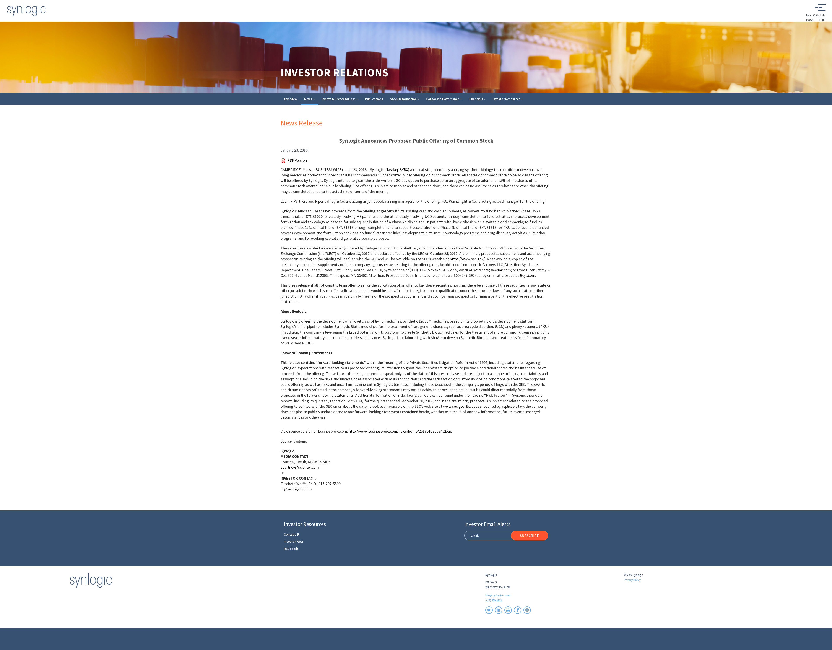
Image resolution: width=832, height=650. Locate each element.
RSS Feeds (291, 549)
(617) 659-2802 (493, 600)
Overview (290, 99)
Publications (374, 99)
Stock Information (403, 99)
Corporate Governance (442, 99)
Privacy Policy (632, 580)
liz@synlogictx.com (296, 489)
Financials (476, 99)
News (308, 99)
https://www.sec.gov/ (467, 258)
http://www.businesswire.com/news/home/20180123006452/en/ (400, 431)
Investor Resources (506, 99)
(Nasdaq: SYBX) (389, 169)
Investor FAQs (294, 541)
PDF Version (297, 160)
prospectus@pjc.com (518, 275)
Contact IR (291, 534)
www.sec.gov (453, 406)
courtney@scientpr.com (300, 467)
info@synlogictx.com (497, 595)
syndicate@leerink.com (492, 269)
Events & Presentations (339, 99)
